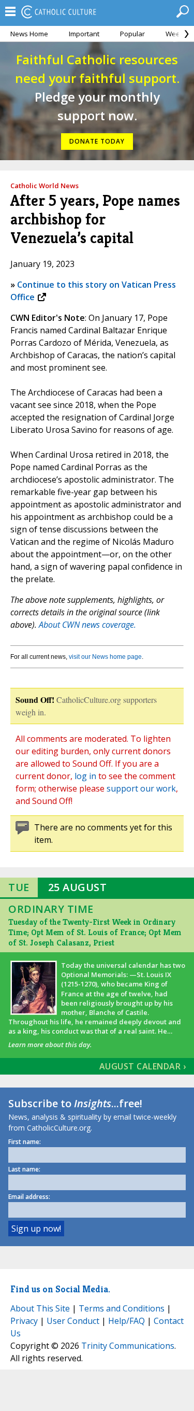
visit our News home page (105, 656)
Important (84, 33)
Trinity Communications (127, 1345)
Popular (132, 33)
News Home (29, 33)
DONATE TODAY (97, 141)
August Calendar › (142, 1066)
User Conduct (73, 1321)
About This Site (40, 1308)
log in (85, 776)
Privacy (24, 1321)
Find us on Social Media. (60, 1289)
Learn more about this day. (50, 1044)
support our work (141, 788)
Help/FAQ (126, 1321)
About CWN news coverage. (87, 624)
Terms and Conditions (122, 1308)
